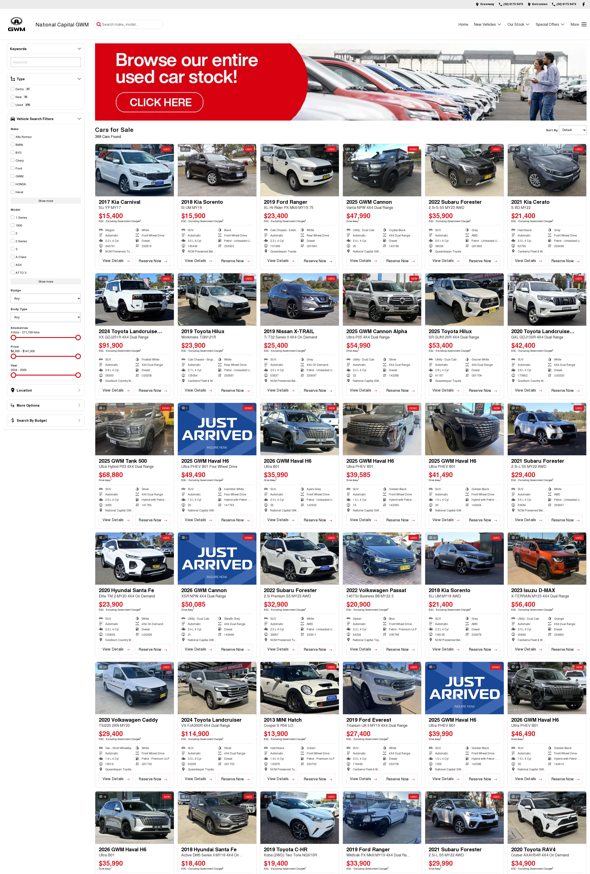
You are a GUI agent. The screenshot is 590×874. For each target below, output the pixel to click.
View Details (113, 260)
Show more (45, 201)
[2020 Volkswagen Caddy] (134, 688)
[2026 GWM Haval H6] (299, 429)
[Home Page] (16, 24)
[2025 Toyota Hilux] (464, 299)
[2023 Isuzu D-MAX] (547, 559)
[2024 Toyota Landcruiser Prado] (134, 299)
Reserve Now (150, 260)
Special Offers (547, 24)
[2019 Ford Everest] (382, 688)
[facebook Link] (584, 4)
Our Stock (515, 24)
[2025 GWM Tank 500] (134, 429)
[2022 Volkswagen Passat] (382, 559)
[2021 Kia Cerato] (547, 170)
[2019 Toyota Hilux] (217, 299)
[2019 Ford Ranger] (299, 170)
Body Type (19, 309)
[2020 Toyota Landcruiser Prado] (547, 299)
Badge (16, 290)
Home (463, 24)
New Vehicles (485, 24)
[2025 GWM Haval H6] (217, 429)
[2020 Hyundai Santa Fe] (134, 559)
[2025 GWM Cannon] (382, 170)
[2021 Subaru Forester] (547, 429)
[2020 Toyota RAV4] (547, 817)
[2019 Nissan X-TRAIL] (299, 299)
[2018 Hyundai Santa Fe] (217, 817)
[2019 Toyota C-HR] (299, 817)
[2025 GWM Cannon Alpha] (382, 299)
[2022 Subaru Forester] (464, 170)
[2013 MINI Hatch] (299, 688)
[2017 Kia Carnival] (134, 170)
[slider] (13, 337)
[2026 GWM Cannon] (217, 559)
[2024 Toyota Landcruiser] (217, 688)
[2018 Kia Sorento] (217, 170)
